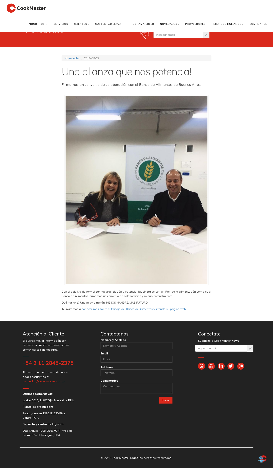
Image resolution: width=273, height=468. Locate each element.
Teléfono (107, 367)
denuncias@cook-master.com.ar (44, 381)
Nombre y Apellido (113, 339)
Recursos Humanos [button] (226, 23)
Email (104, 353)
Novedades (72, 58)
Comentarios (109, 380)
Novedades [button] (168, 23)
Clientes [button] (80, 23)
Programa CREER (141, 23)
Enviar (166, 400)
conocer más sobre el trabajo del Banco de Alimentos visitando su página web (134, 309)
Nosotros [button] (37, 23)
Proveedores (195, 23)
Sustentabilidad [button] (108, 23)
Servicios (61, 23)
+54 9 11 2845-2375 (48, 363)
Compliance (258, 23)
